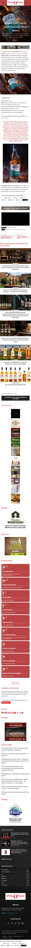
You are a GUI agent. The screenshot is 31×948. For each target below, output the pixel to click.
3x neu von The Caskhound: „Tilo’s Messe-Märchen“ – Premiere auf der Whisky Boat (15, 290)
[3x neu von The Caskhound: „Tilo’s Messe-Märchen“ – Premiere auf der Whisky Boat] (15, 280)
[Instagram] (12, 923)
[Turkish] (22, 712)
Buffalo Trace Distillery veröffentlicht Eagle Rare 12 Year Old (22, 237)
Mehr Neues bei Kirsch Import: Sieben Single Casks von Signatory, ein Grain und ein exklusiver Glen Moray (15, 267)
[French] (7, 712)
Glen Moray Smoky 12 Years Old (18, 229)
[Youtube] (22, 923)
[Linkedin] (15, 923)
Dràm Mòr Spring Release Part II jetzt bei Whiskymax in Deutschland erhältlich (15, 363)
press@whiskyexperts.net (11, 913)
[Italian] (12, 712)
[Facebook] (8, 923)
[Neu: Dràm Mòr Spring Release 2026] (15, 375)
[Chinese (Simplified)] (15, 712)
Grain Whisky (15, 310)
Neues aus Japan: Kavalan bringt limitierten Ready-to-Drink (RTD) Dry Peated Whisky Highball (19, 851)
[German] (2, 712)
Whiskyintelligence (11, 227)
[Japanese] (17, 712)
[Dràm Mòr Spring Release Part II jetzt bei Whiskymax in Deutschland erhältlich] (15, 352)
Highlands (15, 264)
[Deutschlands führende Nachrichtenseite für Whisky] (15, 3)
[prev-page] (13, 388)
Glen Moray (8, 229)
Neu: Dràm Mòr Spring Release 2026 (15, 385)
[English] (5, 712)
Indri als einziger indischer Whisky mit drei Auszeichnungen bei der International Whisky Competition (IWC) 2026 (12, 768)
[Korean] (20, 712)
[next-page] (17, 388)
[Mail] (19, 923)
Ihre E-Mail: (4, 696)
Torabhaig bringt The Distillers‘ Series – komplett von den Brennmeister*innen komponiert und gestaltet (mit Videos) (15, 761)
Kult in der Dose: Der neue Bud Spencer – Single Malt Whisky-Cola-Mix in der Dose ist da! (20, 834)
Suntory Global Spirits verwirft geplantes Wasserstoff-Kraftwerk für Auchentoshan (7, 237)
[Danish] (10, 712)
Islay (15, 336)
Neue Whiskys (13, 19)
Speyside (19, 19)
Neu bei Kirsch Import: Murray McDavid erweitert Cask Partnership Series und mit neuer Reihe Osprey (15, 339)
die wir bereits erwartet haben (15, 53)
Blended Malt (15, 382)
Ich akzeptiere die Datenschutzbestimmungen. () (14, 700)
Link (26, 700)
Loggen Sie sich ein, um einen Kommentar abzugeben (15, 398)
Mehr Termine (15, 683)
